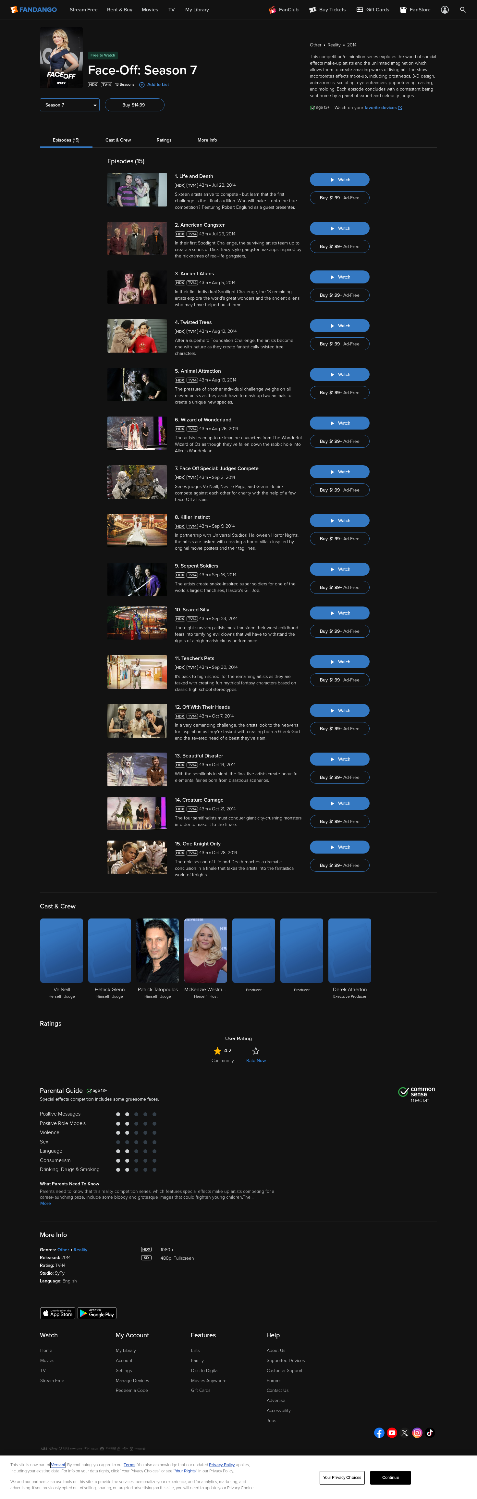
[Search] (463, 9)
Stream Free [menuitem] (84, 9)
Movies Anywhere (208, 1380)
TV (43, 1370)
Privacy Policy (222, 1465)
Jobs (271, 1420)
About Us (276, 1350)
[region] (238, 1477)
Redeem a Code (132, 1390)
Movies (47, 1360)
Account (124, 1360)
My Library (126, 1350)
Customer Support (284, 1370)
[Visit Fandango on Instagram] (417, 1432)
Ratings (164, 140)
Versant (58, 1465)
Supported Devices (286, 1360)
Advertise (276, 1400)
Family (197, 1360)
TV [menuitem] (171, 9)
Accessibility (279, 1410)
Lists (195, 1350)
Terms (129, 1465)
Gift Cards (200, 1390)
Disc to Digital (204, 1370)
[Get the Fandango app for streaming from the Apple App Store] (58, 1313)
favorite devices (381, 107)
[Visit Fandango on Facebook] (379, 1432)
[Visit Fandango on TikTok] (429, 1432)
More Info (207, 140)
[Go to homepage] (34, 9)
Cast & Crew (118, 140)
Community (223, 1060)
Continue (390, 1477)
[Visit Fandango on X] (404, 1432)
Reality (80, 1250)
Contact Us (277, 1390)
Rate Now (256, 1060)
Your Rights (185, 1471)
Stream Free (52, 1380)
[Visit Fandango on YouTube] (392, 1432)
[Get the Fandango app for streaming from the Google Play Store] (97, 1313)
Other (63, 1250)
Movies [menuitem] (150, 9)
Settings (124, 1370)
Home (46, 1350)
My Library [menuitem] (197, 9)
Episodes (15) (66, 140)
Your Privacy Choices (342, 1477)
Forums (274, 1380)
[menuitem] (372, 9)
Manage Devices (132, 1380)
